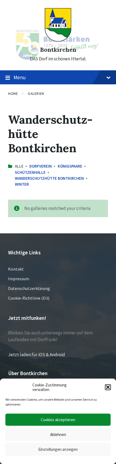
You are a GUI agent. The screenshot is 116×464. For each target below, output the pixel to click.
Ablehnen (58, 434)
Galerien (36, 93)
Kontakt (16, 269)
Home (13, 93)
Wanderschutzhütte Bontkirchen (49, 178)
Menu (19, 77)
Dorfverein (40, 166)
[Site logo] (58, 40)
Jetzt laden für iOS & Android (36, 355)
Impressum (18, 278)
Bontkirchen (58, 49)
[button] (108, 387)
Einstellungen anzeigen (58, 449)
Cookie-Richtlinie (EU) (28, 298)
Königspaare (70, 166)
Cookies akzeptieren (58, 419)
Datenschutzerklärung (29, 288)
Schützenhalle (30, 172)
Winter (22, 184)
